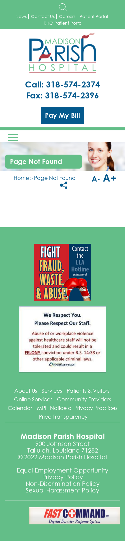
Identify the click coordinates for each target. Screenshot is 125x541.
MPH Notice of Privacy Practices (77, 407)
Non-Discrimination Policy (63, 483)
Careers (67, 16)
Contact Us (43, 16)
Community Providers (84, 399)
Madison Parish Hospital (62, 53)
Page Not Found (55, 177)
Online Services (33, 399)
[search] (63, 7)
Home (21, 177)
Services (52, 390)
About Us (25, 390)
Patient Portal (94, 16)
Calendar (20, 407)
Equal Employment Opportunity (62, 470)
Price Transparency (63, 416)
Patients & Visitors (88, 390)
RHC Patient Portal (63, 23)
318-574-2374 (73, 84)
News (21, 16)
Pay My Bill (62, 115)
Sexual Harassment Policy (62, 490)
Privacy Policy (62, 476)
